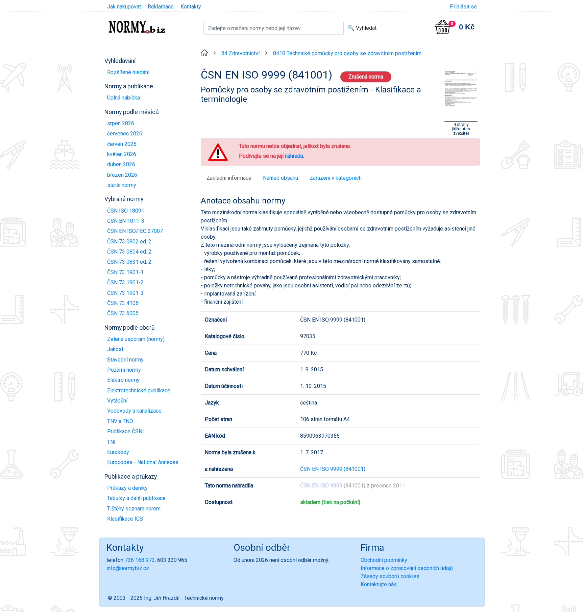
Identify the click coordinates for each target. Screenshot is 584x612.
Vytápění (117, 400)
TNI (111, 442)
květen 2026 (121, 154)
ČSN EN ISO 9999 (321, 485)
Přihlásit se (463, 6)
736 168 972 (140, 560)
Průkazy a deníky (127, 488)
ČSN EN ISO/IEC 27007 (135, 231)
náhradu (294, 156)
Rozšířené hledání (128, 72)
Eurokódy (118, 452)
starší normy (121, 185)
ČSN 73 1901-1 (125, 272)
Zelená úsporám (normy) (136, 339)
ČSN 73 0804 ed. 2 (129, 251)
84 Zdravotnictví (240, 53)
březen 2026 (122, 175)
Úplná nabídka (123, 97)
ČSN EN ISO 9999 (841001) (332, 469)
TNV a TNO (120, 421)
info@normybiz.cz (127, 568)
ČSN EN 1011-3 (125, 221)
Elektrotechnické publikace (138, 390)
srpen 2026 (120, 123)
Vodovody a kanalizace (134, 411)
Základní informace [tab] (228, 178)
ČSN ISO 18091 (125, 210)
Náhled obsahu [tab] (280, 178)
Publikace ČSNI (125, 431)
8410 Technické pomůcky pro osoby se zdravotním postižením (347, 53)
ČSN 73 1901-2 (125, 282)
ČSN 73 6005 (123, 313)
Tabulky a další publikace (136, 498)
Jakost (115, 349)
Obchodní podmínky (384, 560)
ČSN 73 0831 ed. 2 (129, 262)
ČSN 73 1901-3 (125, 293)
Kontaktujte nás (379, 584)
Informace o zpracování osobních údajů (407, 568)
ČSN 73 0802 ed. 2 (129, 241)
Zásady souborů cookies (390, 576)
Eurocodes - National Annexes (142, 462)
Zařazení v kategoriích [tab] (336, 178)
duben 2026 (121, 164)
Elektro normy (123, 380)
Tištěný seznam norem (134, 508)
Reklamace (161, 6)
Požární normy (124, 370)
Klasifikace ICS (125, 519)
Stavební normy (125, 359)
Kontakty (190, 6)
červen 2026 (122, 144)
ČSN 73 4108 (123, 303)
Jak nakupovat (124, 6)
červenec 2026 (124, 133)
